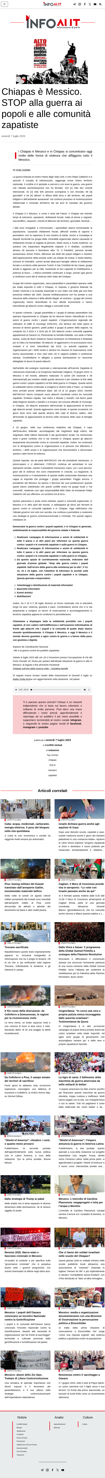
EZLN (52, 765)
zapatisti (52, 775)
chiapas (52, 760)
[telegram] (74, 4)
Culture (84, 1424)
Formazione (21, 1441)
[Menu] (4, 4)
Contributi (20, 1434)
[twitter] (89, 4)
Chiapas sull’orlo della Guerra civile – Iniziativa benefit (40, 668)
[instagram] (79, 4)
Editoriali (57, 1428)
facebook (75, 723)
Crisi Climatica (67, 1371)
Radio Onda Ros (21, 679)
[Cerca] (100, 4)
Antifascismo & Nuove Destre (27, 1445)
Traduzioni (20, 1455)
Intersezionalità (22, 1448)
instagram (29, 727)
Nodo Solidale (23, 170)
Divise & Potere (22, 1438)
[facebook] (84, 4)
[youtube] (95, 4)
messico (52, 770)
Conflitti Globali (53, 745)
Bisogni (19, 1428)
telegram (75, 720)
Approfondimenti (14, 1136)
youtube (43, 727)
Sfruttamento (21, 1431)
